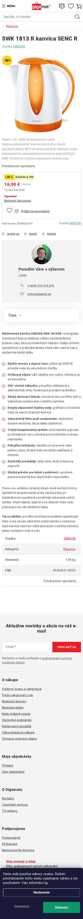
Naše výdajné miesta (16, 713)
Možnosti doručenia (17, 200)
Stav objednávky (13, 771)
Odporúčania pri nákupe (18, 732)
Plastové (69, 549)
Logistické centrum (15, 804)
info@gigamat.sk (39, 294)
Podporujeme (11, 837)
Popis (13, 315)
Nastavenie (41, 892)
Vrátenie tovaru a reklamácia (22, 689)
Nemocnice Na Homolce (18, 850)
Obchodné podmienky (17, 720)
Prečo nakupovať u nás (17, 695)
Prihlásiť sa (66, 647)
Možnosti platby (13, 707)
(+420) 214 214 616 (41, 285)
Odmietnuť (21, 906)
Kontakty (8, 798)
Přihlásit (7, 765)
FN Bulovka (9, 844)
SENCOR (75, 223)
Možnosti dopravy (14, 701)
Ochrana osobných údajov (19, 738)
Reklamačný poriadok (16, 726)
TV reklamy (10, 810)
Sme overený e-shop (20, 861)
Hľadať (77, 17)
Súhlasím (61, 907)
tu (46, 883)
